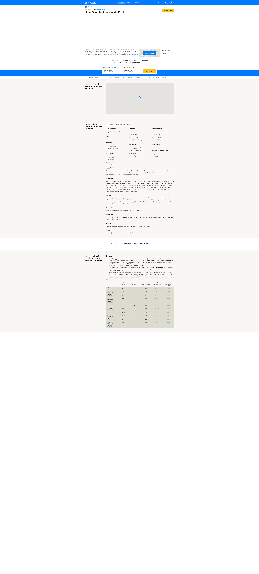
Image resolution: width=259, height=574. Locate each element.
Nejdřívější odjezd (108, 70)
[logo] (90, 2)
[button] (140, 97)
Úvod (89, 6)
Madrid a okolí (103, 6)
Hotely (128, 2)
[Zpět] (86, 7)
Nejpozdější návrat (128, 70)
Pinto (108, 6)
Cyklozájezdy (136, 2)
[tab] (89, 77)
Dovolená (121, 2)
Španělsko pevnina (95, 6)
